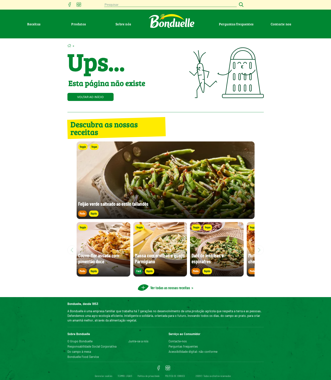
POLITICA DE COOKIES (175, 376)
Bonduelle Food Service (83, 356)
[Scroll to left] (72, 250)
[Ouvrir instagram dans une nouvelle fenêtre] (79, 6)
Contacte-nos (178, 341)
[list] (166, 250)
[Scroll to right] (259, 250)
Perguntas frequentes (236, 24)
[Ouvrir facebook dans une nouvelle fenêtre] (69, 6)
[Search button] (240, 4)
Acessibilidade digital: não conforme (193, 351)
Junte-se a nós (138, 341)
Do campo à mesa (79, 351)
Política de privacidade (149, 376)
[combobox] (170, 5)
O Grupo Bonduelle (80, 341)
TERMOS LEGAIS (125, 376)
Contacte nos (281, 24)
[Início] (69, 45)
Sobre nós (123, 24)
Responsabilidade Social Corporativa (91, 346)
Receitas (33, 24)
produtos (78, 24)
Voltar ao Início (90, 97)
